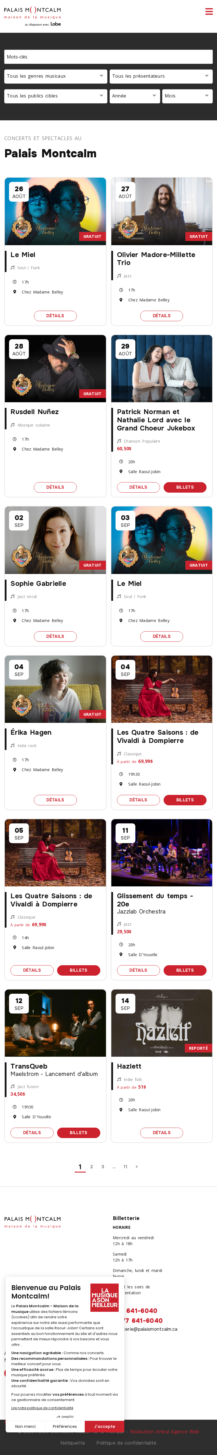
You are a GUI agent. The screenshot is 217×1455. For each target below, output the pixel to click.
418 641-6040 (135, 1311)
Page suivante (136, 1167)
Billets (191, 487)
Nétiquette (72, 1443)
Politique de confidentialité (126, 1443)
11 (125, 1167)
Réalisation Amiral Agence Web (164, 1432)
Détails (61, 315)
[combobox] (55, 76)
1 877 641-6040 (138, 1321)
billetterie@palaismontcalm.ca (145, 1329)
